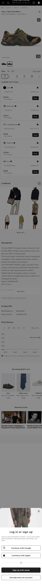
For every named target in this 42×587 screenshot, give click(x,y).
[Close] (38, 511)
